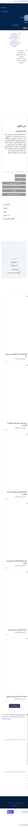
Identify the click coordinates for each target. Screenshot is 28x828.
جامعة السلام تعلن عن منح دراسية (17, 630)
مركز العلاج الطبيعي (14, 194)
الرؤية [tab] (5, 212)
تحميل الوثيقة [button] (14, 269)
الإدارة (20, 179)
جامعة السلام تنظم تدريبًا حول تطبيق (17, 696)
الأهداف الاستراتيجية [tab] (8, 219)
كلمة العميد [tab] (6, 204)
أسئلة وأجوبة (15, 25)
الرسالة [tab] (5, 208)
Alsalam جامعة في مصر (21, 1)
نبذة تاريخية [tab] (6, 215)
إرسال (10, 811)
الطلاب (14, 191)
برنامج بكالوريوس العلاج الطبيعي (14, 183)
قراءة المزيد (6, 361)
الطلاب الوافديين (23, 17)
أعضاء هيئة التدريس (14, 187)
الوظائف (25, 22)
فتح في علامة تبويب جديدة (13, 272)
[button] (14, 15)
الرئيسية (20, 176)
